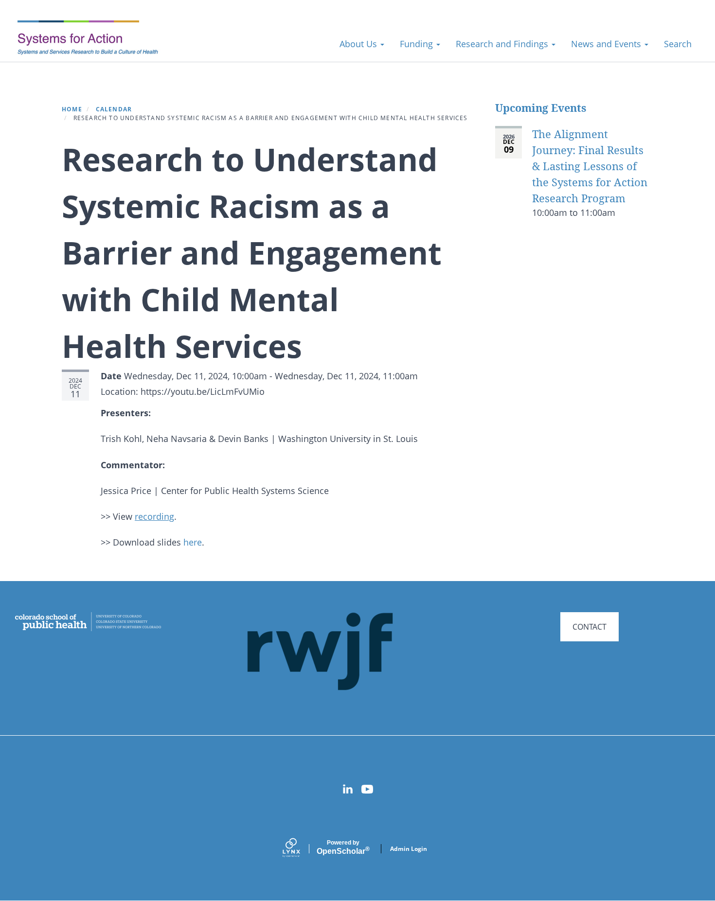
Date (111, 376)
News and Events (607, 44)
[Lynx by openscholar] (300, 849)
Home (72, 109)
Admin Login (408, 849)
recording (154, 516)
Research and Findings (503, 44)
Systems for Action (95, 38)
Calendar (114, 109)
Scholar (343, 847)
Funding (417, 44)
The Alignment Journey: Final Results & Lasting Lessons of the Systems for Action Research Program (589, 165)
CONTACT (589, 626)
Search (678, 44)
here (192, 542)
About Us (359, 44)
